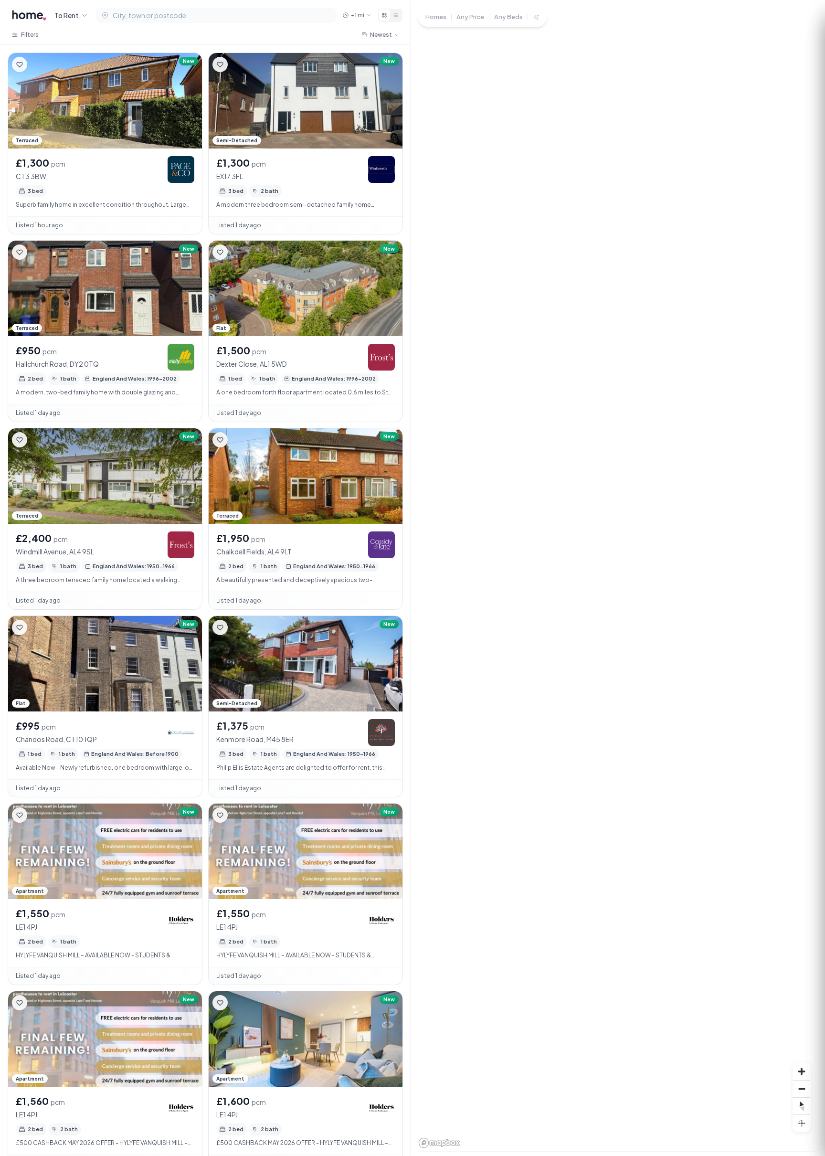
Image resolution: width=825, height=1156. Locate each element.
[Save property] (19, 64)
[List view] (396, 15)
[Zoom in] (801, 1071)
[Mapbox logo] (439, 1142)
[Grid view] (384, 15)
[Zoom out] (801, 1088)
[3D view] (801, 1123)
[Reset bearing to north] (801, 1105)
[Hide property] (38, 64)
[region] (617, 578)
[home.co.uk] (29, 15)
